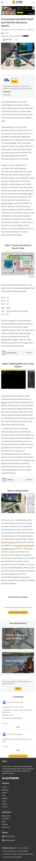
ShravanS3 (10, 702)
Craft (3, 795)
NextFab (6, 30)
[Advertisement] (18, 10)
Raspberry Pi (22, 30)
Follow (14, 82)
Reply (18, 727)
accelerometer (7, 203)
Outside (4, 804)
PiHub (3, 402)
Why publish (6, 816)
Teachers (5, 807)
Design (4, 793)
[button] (2, 2)
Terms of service (23, 848)
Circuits (13, 30)
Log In (18, 689)
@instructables (10, 836)
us (32, 564)
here (30, 194)
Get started (5, 819)
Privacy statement (10, 851)
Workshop (5, 790)
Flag (6, 723)
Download (28, 353)
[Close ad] (33, 8)
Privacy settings (22, 851)
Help (3, 822)
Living (4, 801)
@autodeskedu (10, 840)
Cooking (4, 798)
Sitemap (5, 824)
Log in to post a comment (18, 756)
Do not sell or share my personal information (18, 854)
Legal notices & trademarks (13, 857)
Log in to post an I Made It (18, 612)
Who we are (6, 827)
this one (11, 542)
